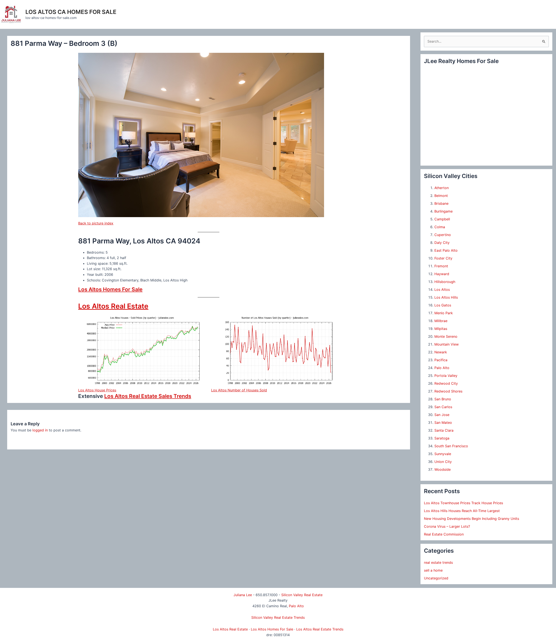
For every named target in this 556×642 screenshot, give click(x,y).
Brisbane (441, 203)
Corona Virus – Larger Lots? (447, 526)
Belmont (441, 195)
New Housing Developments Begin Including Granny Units (471, 518)
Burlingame (443, 211)
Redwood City (446, 383)
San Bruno (442, 399)
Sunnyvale (442, 454)
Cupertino (442, 235)
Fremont (441, 266)
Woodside (442, 469)
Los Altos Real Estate (113, 306)
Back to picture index (95, 223)
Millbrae (440, 321)
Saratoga (441, 438)
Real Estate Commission (444, 534)
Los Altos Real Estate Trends (319, 629)
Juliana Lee (242, 595)
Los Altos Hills (446, 297)
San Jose (441, 414)
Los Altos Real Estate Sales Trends (147, 396)
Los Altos (442, 289)
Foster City (443, 258)
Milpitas (440, 328)
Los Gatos (442, 305)
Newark (440, 352)
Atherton (441, 188)
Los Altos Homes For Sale (110, 289)
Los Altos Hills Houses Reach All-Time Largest (462, 511)
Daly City (442, 242)
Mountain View (446, 344)
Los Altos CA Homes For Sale (70, 11)
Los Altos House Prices (97, 390)
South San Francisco (451, 446)
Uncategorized (436, 578)
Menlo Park (443, 313)
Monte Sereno (445, 336)
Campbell (442, 219)
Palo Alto (441, 368)
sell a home (433, 570)
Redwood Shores (448, 391)
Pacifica (440, 360)
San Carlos (443, 407)
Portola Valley (445, 375)
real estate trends (438, 562)
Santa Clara (443, 430)
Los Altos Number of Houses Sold (239, 390)
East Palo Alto (446, 250)
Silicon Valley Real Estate (302, 595)
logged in (40, 430)
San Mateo (443, 422)
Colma (439, 227)
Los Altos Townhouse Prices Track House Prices (463, 503)
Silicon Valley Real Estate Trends (278, 617)
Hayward (441, 274)
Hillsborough (444, 281)
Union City (443, 461)
